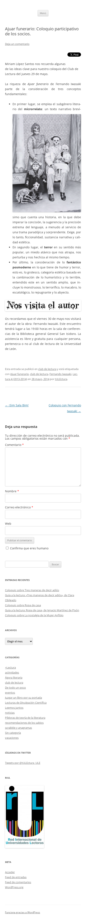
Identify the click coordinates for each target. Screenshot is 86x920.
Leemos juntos (14, 707)
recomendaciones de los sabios (24, 723)
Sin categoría (13, 733)
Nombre (12, 491)
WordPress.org (14, 887)
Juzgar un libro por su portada (23, 697)
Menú (43, 13)
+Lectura (10, 667)
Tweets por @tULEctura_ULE (22, 763)
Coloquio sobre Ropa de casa (23, 605)
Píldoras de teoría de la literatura (25, 718)
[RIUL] (24, 847)
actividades (12, 672)
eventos (10, 692)
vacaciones (12, 738)
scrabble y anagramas (18, 728)
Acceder (10, 872)
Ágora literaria (13, 677)
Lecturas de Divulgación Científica (26, 702)
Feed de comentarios (18, 882)
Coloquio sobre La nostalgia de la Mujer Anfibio (34, 615)
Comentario (14, 445)
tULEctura (61, 379)
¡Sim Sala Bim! (17, 405)
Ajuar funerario (19, 374)
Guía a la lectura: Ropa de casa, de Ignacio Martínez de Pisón (42, 610)
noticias (10, 713)
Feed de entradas (16, 877)
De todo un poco (15, 687)
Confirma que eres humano (28, 548)
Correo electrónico (19, 507)
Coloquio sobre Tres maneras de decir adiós (32, 590)
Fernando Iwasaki (60, 374)
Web (8, 524)
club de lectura (47, 369)
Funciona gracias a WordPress (22, 912)
